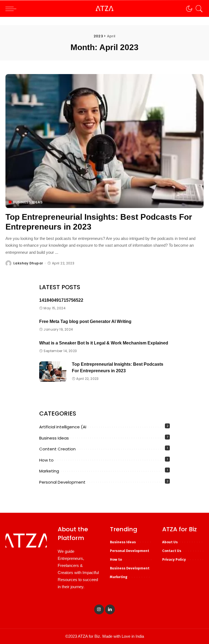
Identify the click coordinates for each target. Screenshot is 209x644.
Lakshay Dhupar (28, 263)
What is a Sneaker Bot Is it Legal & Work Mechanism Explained (103, 343)
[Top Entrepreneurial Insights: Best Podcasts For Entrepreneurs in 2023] (104, 141)
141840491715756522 (61, 300)
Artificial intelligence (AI (62, 427)
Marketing (49, 471)
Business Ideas (27, 202)
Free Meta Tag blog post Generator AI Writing (85, 321)
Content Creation (57, 449)
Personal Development (62, 482)
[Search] (198, 9)
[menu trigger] (12, 9)
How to (46, 460)
